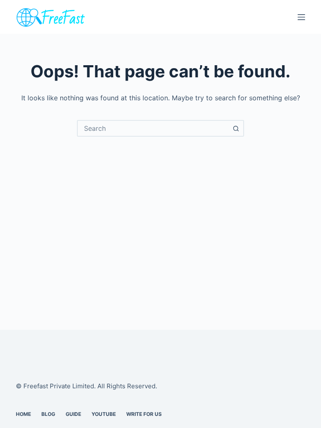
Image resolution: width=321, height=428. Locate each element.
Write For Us (144, 414)
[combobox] (153, 128)
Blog (48, 414)
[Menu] (301, 17)
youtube (104, 414)
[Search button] (235, 128)
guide (73, 414)
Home (23, 414)
